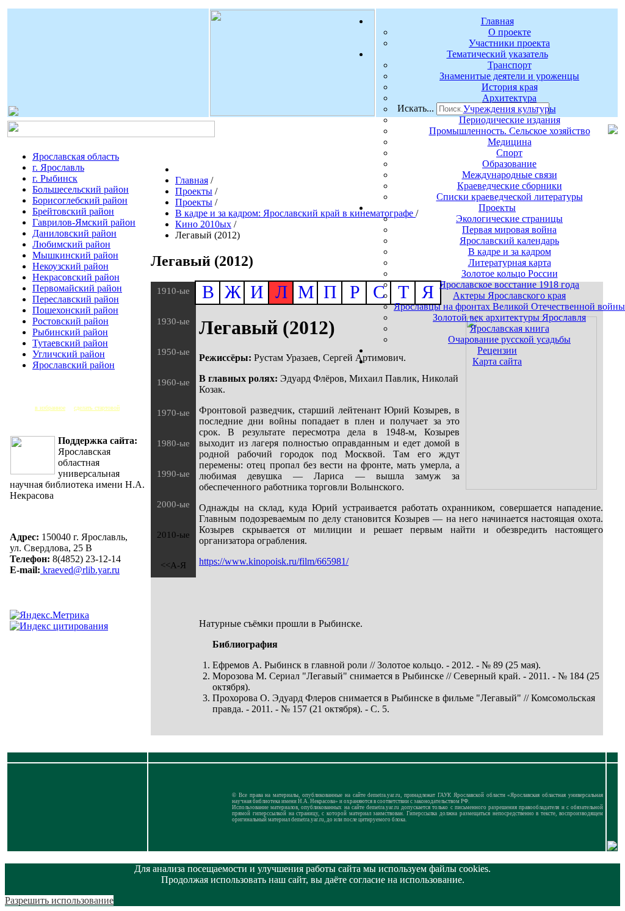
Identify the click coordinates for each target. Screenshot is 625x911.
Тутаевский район (70, 343)
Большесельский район (80, 189)
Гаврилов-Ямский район (83, 222)
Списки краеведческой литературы (509, 196)
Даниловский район (74, 233)
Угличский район (68, 354)
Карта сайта (497, 361)
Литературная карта (509, 262)
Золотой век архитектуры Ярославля (509, 317)
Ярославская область (75, 156)
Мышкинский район (75, 255)
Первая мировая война (509, 229)
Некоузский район (70, 266)
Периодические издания (509, 120)
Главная (497, 21)
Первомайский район (77, 288)
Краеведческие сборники (509, 185)
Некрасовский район (76, 277)
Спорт (509, 153)
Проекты (497, 207)
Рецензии (497, 350)
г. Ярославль (58, 167)
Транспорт (510, 65)
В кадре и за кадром (509, 251)
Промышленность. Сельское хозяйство (509, 131)
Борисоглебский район (80, 200)
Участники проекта (509, 43)
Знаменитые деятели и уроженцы (509, 76)
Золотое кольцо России (509, 273)
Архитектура (509, 98)
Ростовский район (70, 321)
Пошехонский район (75, 310)
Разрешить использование (59, 900)
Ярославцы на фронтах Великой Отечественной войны (509, 306)
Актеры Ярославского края (509, 295)
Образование (509, 164)
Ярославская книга (509, 328)
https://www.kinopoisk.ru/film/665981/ (274, 561)
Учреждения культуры (509, 109)
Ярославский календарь (509, 240)
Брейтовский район (73, 211)
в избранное (50, 407)
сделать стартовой (97, 407)
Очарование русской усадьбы (509, 339)
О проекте (509, 32)
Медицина (510, 142)
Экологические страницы (509, 218)
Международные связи (509, 175)
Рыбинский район (70, 332)
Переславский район (75, 299)
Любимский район (71, 244)
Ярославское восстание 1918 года (509, 284)
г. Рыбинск (55, 178)
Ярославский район (73, 365)
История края (510, 87)
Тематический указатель (497, 54)
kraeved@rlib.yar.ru (80, 570)
